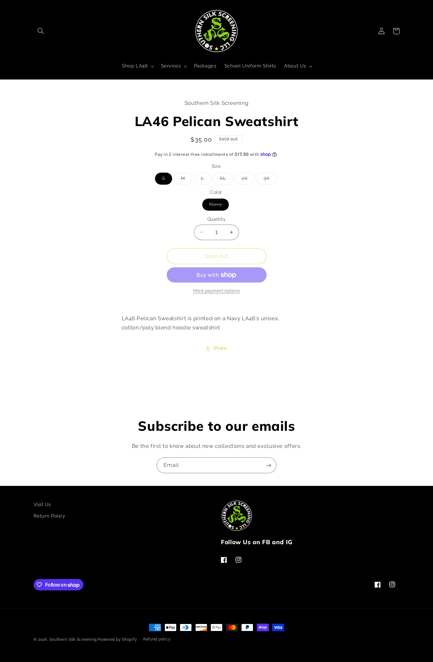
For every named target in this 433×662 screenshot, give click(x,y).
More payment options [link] (216, 290)
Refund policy (157, 639)
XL (226, 179)
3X (269, 179)
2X (248, 179)
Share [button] (220, 348)
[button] (41, 31)
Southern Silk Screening (72, 639)
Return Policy (49, 516)
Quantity (216, 219)
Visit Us (42, 504)
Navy (219, 205)
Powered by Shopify (117, 639)
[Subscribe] (269, 465)
